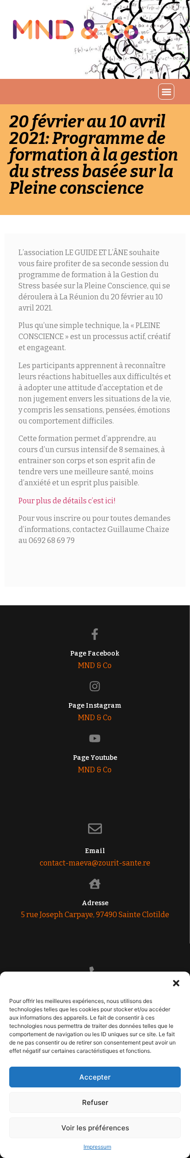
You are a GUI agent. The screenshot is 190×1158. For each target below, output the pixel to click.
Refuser (95, 1102)
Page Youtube (95, 758)
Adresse (95, 903)
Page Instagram (94, 706)
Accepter (95, 1077)
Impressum (97, 1146)
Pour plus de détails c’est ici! (67, 500)
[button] (176, 983)
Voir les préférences (95, 1127)
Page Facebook (94, 653)
